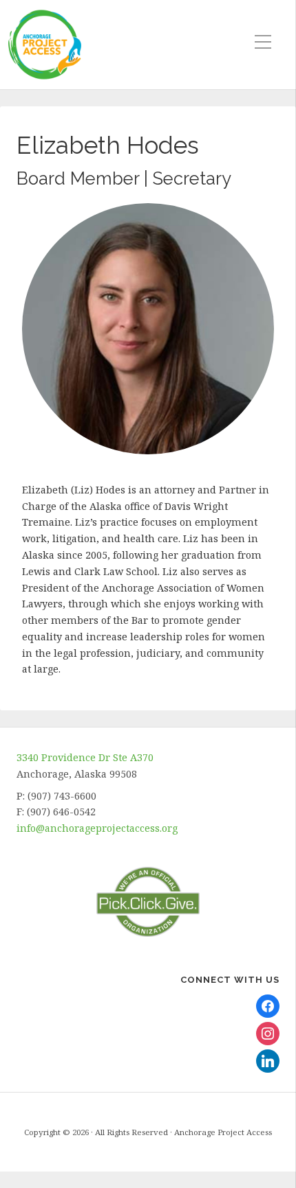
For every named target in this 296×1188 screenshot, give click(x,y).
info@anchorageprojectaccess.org (97, 828)
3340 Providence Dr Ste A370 (85, 757)
